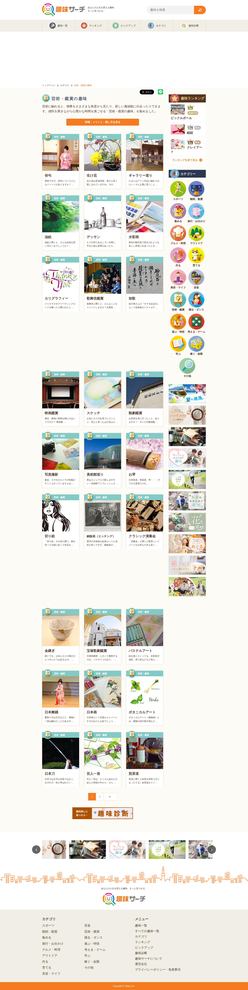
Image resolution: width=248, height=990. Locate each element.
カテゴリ (141, 936)
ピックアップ (144, 947)
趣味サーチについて (148, 958)
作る (45, 961)
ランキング (142, 942)
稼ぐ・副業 (92, 961)
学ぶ (87, 955)
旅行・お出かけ (52, 943)
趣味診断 (141, 953)
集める (46, 937)
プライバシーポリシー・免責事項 (158, 969)
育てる (46, 967)
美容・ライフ (51, 973)
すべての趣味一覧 (147, 931)
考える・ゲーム (95, 949)
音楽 (87, 925)
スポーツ (48, 925)
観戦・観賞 (49, 931)
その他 (88, 967)
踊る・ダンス (93, 937)
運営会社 (141, 964)
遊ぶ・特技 (92, 943)
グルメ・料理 (51, 949)
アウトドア (49, 955)
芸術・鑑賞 (92, 931)
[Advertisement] (124, 57)
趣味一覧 (141, 925)
